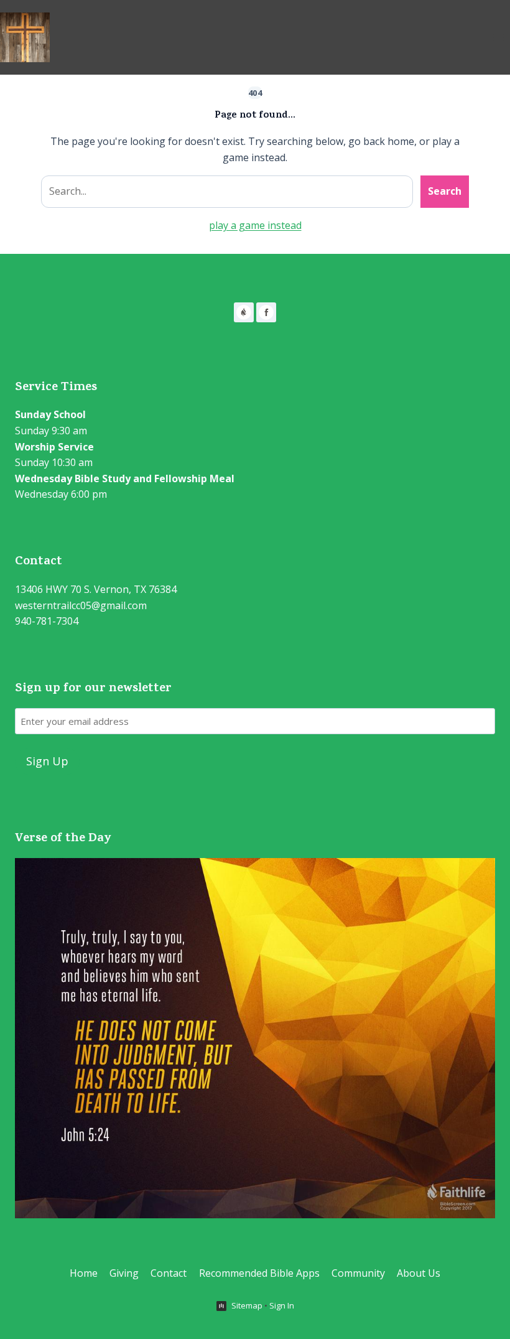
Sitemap (246, 1305)
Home (84, 1273)
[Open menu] (498, 37)
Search (444, 191)
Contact (169, 1273)
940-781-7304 (46, 621)
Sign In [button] (281, 1305)
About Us (418, 1273)
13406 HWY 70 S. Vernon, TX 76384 (96, 589)
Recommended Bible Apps (259, 1273)
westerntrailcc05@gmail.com (81, 605)
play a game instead (255, 225)
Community (358, 1273)
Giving (124, 1273)
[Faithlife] (244, 312)
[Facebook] (266, 312)
